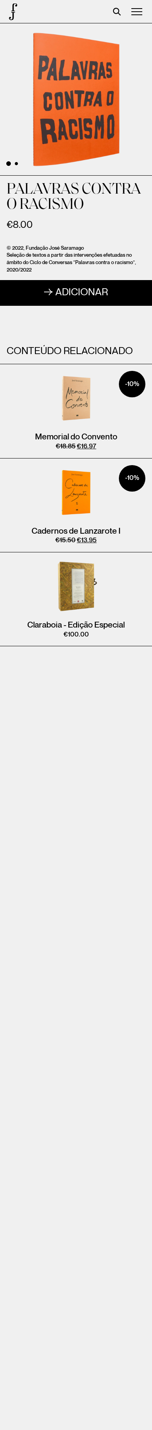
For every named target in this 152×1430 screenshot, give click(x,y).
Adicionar (81, 292)
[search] (117, 11)
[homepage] (11, 11)
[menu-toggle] (136, 11)
